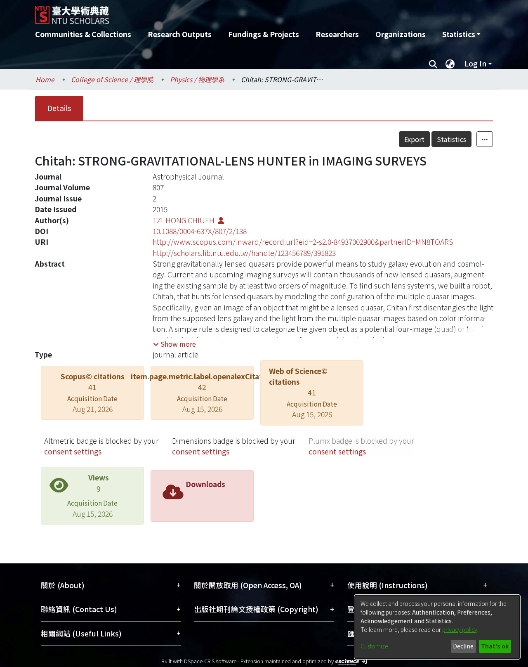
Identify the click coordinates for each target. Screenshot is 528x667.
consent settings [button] (72, 451)
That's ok (495, 646)
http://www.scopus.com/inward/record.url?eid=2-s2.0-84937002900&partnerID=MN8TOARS (303, 242)
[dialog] (437, 627)
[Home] (219, 12)
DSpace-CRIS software (210, 661)
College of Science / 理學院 (112, 79)
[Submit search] (433, 64)
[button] (174, 343)
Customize (374, 646)
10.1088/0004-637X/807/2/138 (200, 231)
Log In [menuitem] (475, 63)
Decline (463, 646)
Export (414, 139)
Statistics (451, 139)
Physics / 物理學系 (197, 79)
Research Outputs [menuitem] (180, 34)
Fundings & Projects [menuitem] (263, 34)
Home (44, 79)
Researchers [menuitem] (337, 34)
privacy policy (459, 629)
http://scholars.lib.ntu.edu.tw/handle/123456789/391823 (244, 253)
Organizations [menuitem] (400, 34)
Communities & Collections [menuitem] (83, 34)
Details (59, 108)
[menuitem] (461, 34)
